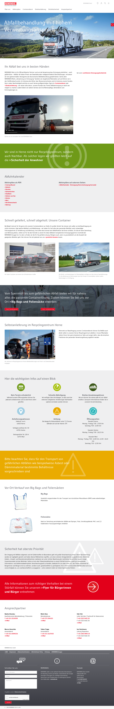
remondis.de (54, 679)
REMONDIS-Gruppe (57, 652)
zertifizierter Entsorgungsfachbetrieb (94, 73)
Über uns (7, 9)
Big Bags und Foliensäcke (27, 301)
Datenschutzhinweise (24, 652)
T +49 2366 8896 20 (83, 634)
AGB (6, 652)
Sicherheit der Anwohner (27, 160)
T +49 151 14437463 (47, 634)
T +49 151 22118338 (11, 618)
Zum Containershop (48, 309)
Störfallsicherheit (53, 9)
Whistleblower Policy (37, 652)
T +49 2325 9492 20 (83, 618)
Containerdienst (28, 9)
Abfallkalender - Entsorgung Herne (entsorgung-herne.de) (78, 185)
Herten (8, 198)
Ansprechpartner (66, 9)
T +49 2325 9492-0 (82, 679)
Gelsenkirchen (10, 191)
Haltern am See (10, 196)
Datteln (8, 187)
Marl (7, 200)
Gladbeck (8, 194)
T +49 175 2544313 (47, 618)
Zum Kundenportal (12, 309)
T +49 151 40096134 (11, 634)
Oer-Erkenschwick (11, 202)
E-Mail (7, 621)
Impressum (13, 652)
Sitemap (47, 652)
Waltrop (8, 205)
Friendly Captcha (26, 699)
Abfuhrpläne (16, 9)
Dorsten (8, 189)
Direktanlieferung (40, 9)
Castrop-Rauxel (10, 185)
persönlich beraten (52, 237)
